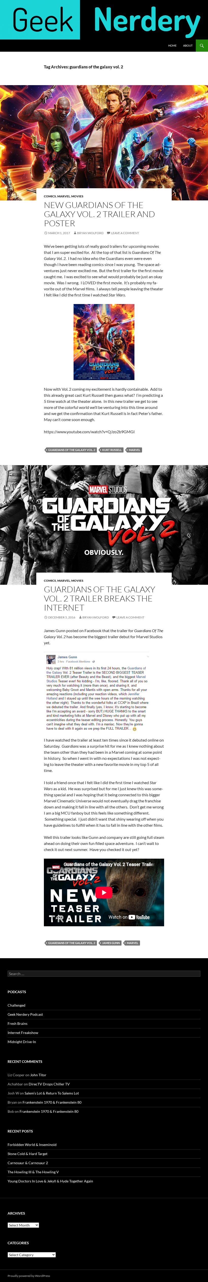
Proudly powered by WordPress (29, 1276)
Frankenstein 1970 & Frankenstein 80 (52, 1102)
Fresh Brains (17, 1023)
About (188, 45)
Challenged (16, 1005)
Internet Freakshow (23, 1032)
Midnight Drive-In (22, 1042)
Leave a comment (125, 233)
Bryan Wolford (90, 233)
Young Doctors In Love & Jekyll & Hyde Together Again (50, 1181)
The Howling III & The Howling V (33, 1172)
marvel (134, 449)
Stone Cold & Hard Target (27, 1154)
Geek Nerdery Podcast (25, 1014)
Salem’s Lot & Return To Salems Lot (52, 1093)
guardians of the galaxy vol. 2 (71, 449)
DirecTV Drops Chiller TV (49, 1084)
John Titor (38, 1075)
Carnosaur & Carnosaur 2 (28, 1163)
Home (172, 45)
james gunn (111, 943)
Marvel (63, 196)
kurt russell (112, 449)
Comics (50, 196)
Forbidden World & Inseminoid (32, 1144)
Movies (77, 196)
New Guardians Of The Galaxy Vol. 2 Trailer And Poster (99, 214)
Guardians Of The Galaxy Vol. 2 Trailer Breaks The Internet (99, 598)
